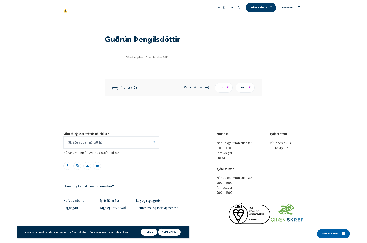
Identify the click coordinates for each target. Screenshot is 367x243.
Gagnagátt (70, 208)
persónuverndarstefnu (94, 153)
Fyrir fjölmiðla (109, 201)
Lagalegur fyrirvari (113, 208)
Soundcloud (87, 166)
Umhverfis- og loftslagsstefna (157, 208)
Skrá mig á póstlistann (154, 142)
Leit (233, 7)
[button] (224, 88)
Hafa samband (73, 201)
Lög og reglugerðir (149, 201)
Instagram (77, 166)
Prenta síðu (129, 87)
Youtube (97, 166)
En (219, 7)
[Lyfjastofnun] (81, 10)
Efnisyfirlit (288, 7)
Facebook (67, 166)
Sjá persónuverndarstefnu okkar (109, 232)
